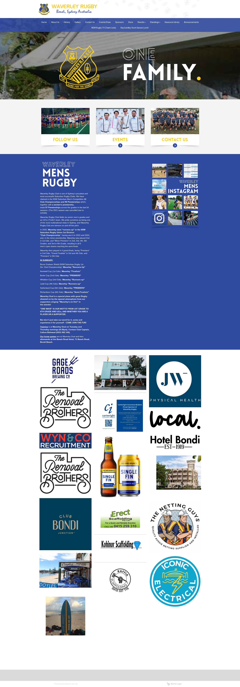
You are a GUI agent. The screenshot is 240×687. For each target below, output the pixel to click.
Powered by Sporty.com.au (66, 684)
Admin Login (176, 684)
